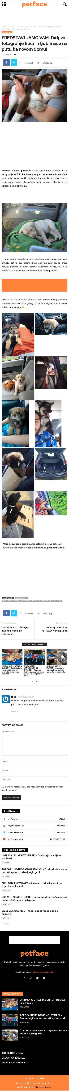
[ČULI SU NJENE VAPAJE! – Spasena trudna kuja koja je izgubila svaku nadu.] (57, 657)
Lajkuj (62, 819)
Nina (13, 696)
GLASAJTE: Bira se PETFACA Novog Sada (54, 629)
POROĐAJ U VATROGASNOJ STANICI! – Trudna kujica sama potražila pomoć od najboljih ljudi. (34, 671)
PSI (20, 27)
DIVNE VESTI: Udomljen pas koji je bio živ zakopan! (15, 631)
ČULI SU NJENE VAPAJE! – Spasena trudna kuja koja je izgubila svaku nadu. (56, 669)
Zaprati (61, 826)
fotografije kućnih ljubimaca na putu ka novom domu (26, 601)
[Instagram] (31, 978)
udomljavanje (21, 598)
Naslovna (5, 27)
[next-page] (36, 681)
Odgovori (14, 711)
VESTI (13, 27)
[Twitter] (14, 62)
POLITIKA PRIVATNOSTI (15, 1062)
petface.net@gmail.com (43, 972)
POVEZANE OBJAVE (34, 644)
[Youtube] (44, 978)
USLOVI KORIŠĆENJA (13, 1058)
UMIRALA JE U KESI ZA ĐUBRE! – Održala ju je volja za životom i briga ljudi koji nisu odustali (12, 670)
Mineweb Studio (43, 1087)
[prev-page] (32, 681)
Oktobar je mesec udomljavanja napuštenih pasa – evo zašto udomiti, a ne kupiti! (34, 285)
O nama (29, 1078)
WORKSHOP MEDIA (12, 1053)
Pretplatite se (57, 839)
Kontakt (40, 1078)
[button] (64, 4)
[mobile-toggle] (4, 4)
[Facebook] (6, 62)
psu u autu (56, 601)
